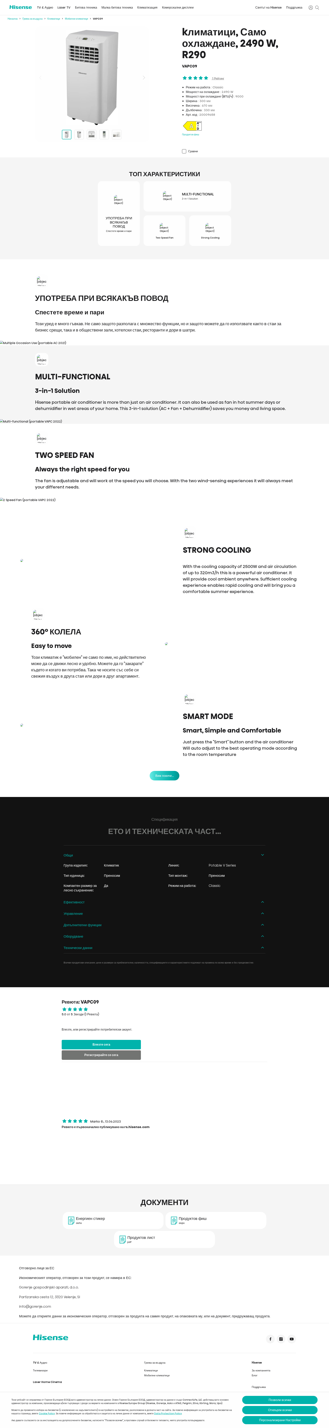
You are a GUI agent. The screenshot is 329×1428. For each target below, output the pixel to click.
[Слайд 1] (66, 134)
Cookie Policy (47, 1413)
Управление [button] (73, 913)
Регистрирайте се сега (101, 1055)
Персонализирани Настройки (280, 1420)
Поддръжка (294, 7)
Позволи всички (280, 1400)
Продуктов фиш (190, 134)
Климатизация (147, 7)
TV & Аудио (45, 7)
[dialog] (164, 1410)
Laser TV (63, 7)
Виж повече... (164, 776)
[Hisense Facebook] (270, 1339)
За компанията (261, 1370)
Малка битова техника (117, 7)
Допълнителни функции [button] (82, 925)
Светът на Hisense (268, 7)
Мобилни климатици (76, 18)
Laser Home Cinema (47, 1382)
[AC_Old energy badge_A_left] (192, 130)
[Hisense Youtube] (291, 1339)
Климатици (53, 18)
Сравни (193, 151)
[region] (92, 77)
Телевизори (40, 1370)
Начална (13, 18)
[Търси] (317, 7)
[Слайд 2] (79, 134)
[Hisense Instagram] (281, 1339)
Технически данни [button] (78, 948)
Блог (254, 1375)
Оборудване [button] (73, 936)
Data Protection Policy (168, 1413)
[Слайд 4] (104, 134)
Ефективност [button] (74, 902)
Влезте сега (101, 1044)
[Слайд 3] (91, 134)
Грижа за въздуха (32, 18)
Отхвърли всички (280, 1410)
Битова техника (86, 7)
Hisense (257, 1363)
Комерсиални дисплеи (178, 7)
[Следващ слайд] (143, 77)
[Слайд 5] (116, 134)
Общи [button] (68, 855)
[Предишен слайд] (41, 77)
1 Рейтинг (218, 78)
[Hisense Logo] (21, 7)
